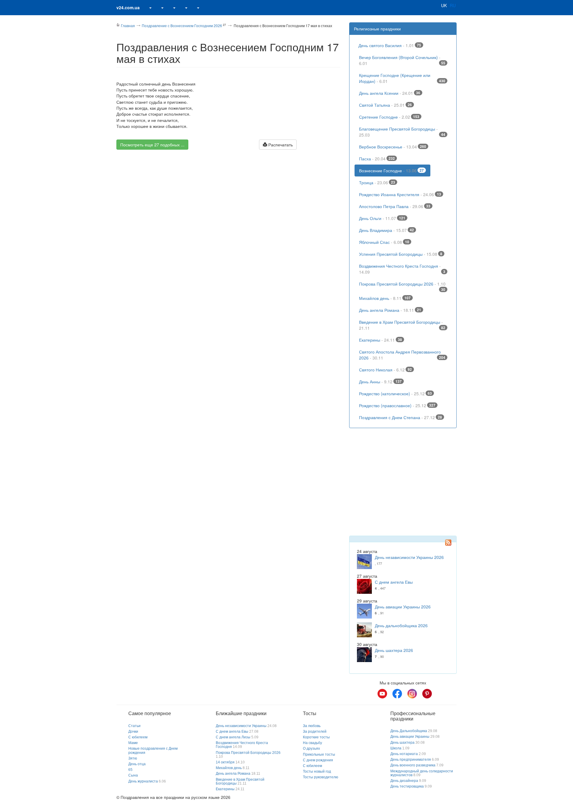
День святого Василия (389, 45)
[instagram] (412, 694)
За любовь (312, 726)
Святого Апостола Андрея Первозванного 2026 (402, 355)
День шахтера (402, 742)
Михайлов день (385, 298)
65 (130, 770)
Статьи (134, 726)
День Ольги (382, 218)
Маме (133, 743)
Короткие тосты (316, 737)
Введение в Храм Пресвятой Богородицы (402, 325)
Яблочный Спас (384, 242)
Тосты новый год (317, 771)
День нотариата (404, 754)
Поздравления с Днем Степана (400, 417)
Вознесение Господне (391, 170)
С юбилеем (137, 737)
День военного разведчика (412, 765)
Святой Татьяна (385, 105)
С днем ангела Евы (394, 582)
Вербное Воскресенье (392, 147)
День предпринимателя (410, 759)
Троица (377, 182)
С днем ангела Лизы (233, 737)
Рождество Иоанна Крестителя (400, 194)
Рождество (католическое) (395, 393)
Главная (128, 25)
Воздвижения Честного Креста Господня (402, 269)
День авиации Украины (409, 736)
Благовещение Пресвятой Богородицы (402, 132)
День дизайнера (404, 781)
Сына (133, 775)
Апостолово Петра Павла (394, 206)
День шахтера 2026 (394, 650)
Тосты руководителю (320, 777)
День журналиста (143, 781)
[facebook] (397, 694)
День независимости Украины (241, 726)
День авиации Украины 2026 (403, 607)
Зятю (132, 758)
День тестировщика (407, 786)
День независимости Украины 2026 (409, 557)
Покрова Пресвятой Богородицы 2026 (402, 285)
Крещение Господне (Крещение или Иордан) (402, 78)
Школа (395, 748)
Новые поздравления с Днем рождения (153, 750)
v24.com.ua (128, 7)
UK (444, 5)
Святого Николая (385, 370)
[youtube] (382, 694)
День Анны (380, 382)
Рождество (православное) (397, 405)
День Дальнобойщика (408, 731)
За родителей (314, 731)
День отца (137, 764)
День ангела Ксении (389, 93)
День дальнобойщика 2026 (401, 625)
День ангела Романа (390, 310)
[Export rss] (448, 542)
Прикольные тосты (319, 754)
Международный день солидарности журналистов (421, 773)
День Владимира (386, 230)
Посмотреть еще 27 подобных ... (152, 145)
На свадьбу (312, 743)
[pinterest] (427, 694)
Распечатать (280, 145)
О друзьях (311, 748)
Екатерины (380, 340)
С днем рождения (318, 760)
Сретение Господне (389, 117)
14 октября (225, 762)
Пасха (377, 159)
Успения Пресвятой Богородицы (400, 254)
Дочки (133, 731)
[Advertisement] (228, 206)
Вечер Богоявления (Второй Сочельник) (402, 60)
